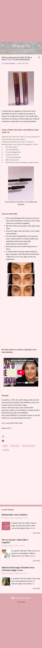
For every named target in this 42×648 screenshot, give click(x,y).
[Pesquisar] (39, 46)
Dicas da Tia (21, 46)
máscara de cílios (28, 446)
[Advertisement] (21, 21)
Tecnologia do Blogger (22, 598)
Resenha (6, 450)
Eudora (5, 446)
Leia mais (36, 533)
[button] (39, 57)
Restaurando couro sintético (15, 514)
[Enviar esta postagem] (3, 441)
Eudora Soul (15, 446)
